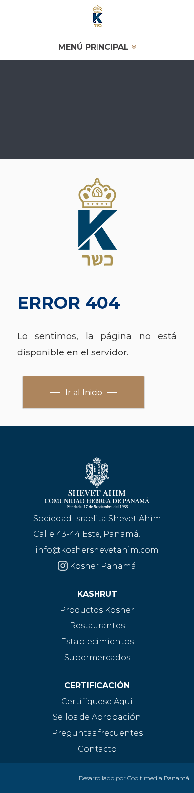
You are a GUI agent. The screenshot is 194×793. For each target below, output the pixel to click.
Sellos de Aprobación (97, 717)
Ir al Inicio (83, 392)
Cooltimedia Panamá (158, 778)
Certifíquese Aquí (97, 701)
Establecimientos (97, 641)
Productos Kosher (97, 610)
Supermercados (97, 657)
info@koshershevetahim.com (97, 550)
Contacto (97, 749)
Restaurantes (97, 625)
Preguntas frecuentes (97, 733)
